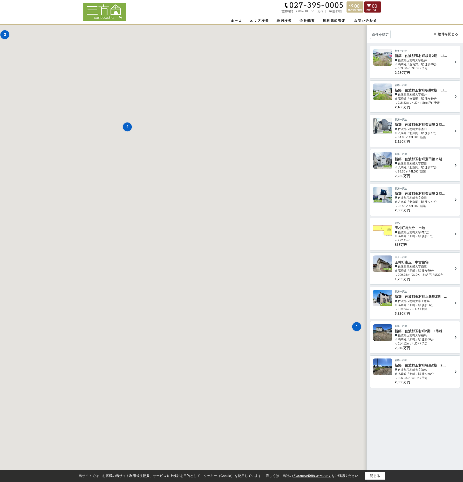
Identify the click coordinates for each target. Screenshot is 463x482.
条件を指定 (380, 34)
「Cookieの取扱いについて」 (312, 476)
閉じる (375, 476)
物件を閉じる (448, 34)
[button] (356, 326)
